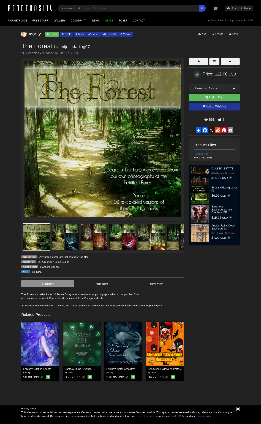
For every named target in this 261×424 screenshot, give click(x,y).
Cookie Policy (178, 416)
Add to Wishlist (215, 106)
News (96, 20)
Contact (139, 20)
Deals (109, 20)
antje (63, 46)
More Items (102, 283)
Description (48, 283)
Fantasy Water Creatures (120, 368)
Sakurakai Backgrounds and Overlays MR (221, 209)
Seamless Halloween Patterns (165, 368)
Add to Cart (216, 97)
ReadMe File (201, 153)
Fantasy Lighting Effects (37, 368)
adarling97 (80, 46)
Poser (123, 20)
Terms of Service (144, 416)
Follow (53, 34)
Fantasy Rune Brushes (78, 368)
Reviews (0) (157, 283)
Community (79, 20)
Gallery (60, 20)
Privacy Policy (203, 416)
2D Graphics (45, 261)
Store (81, 34)
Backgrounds (62, 261)
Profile (67, 34)
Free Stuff (40, 20)
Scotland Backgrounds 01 (224, 189)
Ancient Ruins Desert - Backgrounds (224, 227)
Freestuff (111, 34)
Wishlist (126, 34)
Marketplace (17, 20)
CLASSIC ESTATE (222, 168)
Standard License (50, 266)
